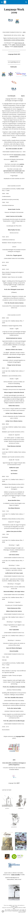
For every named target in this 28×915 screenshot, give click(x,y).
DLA (23, 35)
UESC (24, 32)
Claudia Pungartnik (18, 46)
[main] (14, 10)
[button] (2, 2)
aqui (22, 166)
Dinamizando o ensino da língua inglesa (14, 40)
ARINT (12, 161)
